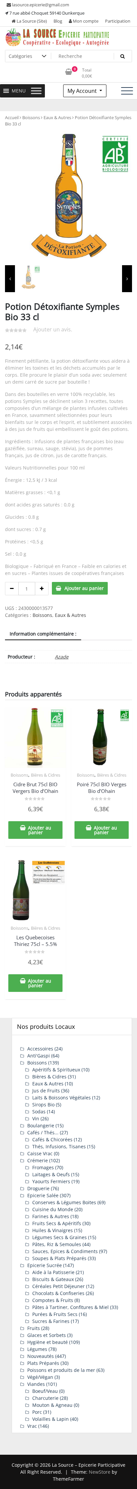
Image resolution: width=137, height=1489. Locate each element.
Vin (35, 1118)
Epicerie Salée (43, 1195)
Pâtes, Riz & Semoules (56, 1244)
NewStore (99, 1472)
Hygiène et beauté (47, 1342)
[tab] (43, 634)
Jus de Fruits (46, 1090)
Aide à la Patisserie (53, 1272)
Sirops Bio (43, 1104)
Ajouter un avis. (52, 329)
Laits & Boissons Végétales (61, 1097)
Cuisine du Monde (52, 1209)
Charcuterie (45, 1398)
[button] (19, 90)
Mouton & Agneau (52, 1405)
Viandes (36, 1384)
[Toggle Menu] (36, 91)
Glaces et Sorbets (46, 1335)
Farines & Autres (50, 1216)
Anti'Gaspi (38, 1055)
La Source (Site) (31, 21)
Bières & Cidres (45, 775)
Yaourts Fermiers (51, 1181)
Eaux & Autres (57, 117)
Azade (61, 656)
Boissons (31, 117)
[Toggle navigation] (127, 91)
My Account (83, 90)
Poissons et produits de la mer (61, 1370)
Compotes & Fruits (52, 1300)
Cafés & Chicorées (52, 1139)
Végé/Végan (40, 1377)
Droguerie (38, 1188)
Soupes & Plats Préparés (59, 1258)
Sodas (39, 1111)
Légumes (37, 1349)
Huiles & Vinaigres (52, 1230)
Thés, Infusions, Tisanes (59, 1146)
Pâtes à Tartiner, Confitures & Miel (70, 1307)
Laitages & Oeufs (51, 1174)
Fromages (43, 1167)
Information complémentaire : (43, 634)
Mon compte (85, 21)
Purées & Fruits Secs (54, 1314)
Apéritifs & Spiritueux (56, 1069)
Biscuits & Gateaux (53, 1279)
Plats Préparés (43, 1363)
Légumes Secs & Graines (59, 1237)
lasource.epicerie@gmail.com (40, 5)
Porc (37, 1412)
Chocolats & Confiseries (58, 1293)
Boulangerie (40, 1125)
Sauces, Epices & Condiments (65, 1251)
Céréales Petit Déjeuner (58, 1286)
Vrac (32, 1426)
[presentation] (10, 278)
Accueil (12, 117)
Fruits (33, 1328)
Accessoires (40, 1048)
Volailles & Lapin (50, 1419)
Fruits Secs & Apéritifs (56, 1223)
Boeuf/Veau (45, 1391)
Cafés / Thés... (43, 1132)
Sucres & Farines (50, 1321)
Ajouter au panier (84, 588)
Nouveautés (40, 1356)
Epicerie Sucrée (44, 1265)
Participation (117, 21)
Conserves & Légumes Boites (64, 1202)
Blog (58, 21)
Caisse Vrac (40, 1153)
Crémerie (37, 1160)
